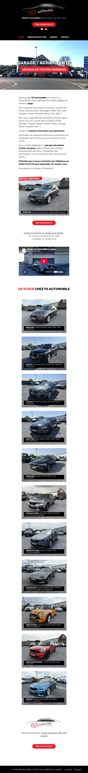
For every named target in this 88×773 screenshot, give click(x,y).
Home (21, 37)
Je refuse (68, 769)
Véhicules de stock (36, 37)
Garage (53, 37)
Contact (65, 37)
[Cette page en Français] (42, 29)
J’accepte (77, 769)
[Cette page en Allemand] (45, 29)
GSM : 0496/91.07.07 (44, 24)
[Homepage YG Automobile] (44, 16)
